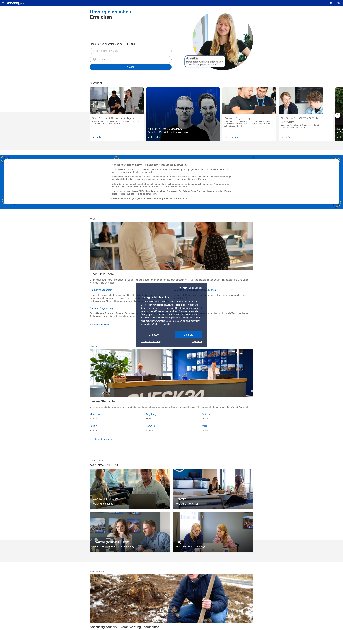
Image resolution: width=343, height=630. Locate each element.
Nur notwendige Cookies (190, 288)
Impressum (197, 341)
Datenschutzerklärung (151, 341)
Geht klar (188, 334)
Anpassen (154, 334)
